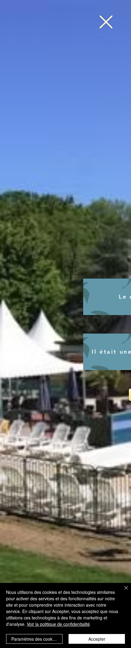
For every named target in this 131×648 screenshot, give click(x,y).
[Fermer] (122, 591)
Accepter (96, 639)
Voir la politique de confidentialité (58, 624)
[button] (106, 22)
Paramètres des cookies (34, 639)
